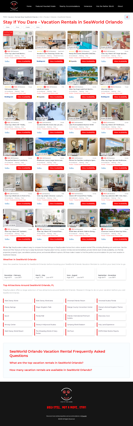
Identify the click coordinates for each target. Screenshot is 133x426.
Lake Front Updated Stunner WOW (81, 125)
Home (29, 6)
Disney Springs (10, 307)
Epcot (7, 316)
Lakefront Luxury (43, 89)
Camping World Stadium (76, 325)
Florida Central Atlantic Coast (18, 57)
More (37, 27)
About (120, 6)
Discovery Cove (104, 316)
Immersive (88, 6)
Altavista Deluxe (107, 89)
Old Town (70, 331)
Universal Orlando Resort (76, 301)
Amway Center (10, 325)
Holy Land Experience (106, 325)
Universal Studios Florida (107, 301)
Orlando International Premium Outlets (78, 317)
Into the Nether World (105, 6)
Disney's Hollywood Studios (46, 325)
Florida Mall (40, 316)
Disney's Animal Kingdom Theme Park (110, 308)
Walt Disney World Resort (14, 331)
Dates (7, 27)
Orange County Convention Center (79, 307)
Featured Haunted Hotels (45, 6)
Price (17, 27)
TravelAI (84, 416)
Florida (6, 57)
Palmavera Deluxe (11, 89)
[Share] (127, 17)
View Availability (24, 61)
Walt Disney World (11, 301)
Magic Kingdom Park (43, 307)
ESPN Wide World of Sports (108, 331)
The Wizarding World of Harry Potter (46, 332)
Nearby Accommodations (70, 6)
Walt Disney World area (44, 301)
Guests (28, 27)
